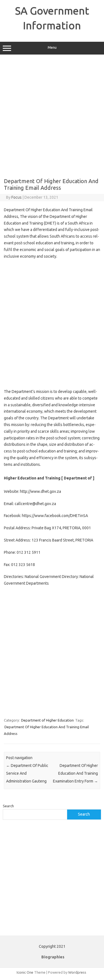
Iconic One (25, 972)
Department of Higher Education (47, 720)
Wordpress (77, 972)
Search (8, 806)
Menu (52, 47)
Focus (16, 197)
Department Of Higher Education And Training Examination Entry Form (75, 773)
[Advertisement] (52, 116)
